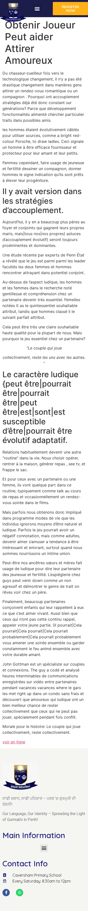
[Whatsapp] (19, 892)
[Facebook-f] (6, 892)
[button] (37, 9)
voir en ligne (13, 741)
